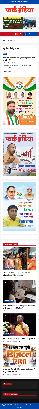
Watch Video (33, 34)
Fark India (6, 278)
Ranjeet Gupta (7, 63)
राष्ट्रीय (12, 300)
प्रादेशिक (12, 267)
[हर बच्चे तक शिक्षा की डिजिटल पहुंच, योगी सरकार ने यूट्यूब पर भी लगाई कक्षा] (19, 355)
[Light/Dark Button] (17, 34)
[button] (3, 34)
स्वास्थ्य (4, 53)
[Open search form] (20, 34)
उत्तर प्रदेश (7, 267)
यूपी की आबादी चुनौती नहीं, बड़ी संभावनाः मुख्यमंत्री (19, 339)
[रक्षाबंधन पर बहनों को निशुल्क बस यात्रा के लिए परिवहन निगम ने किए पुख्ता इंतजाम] (19, 258)
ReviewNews (30, 405)
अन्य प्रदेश (7, 300)
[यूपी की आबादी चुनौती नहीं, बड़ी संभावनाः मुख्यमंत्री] (19, 324)
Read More (8, 71)
